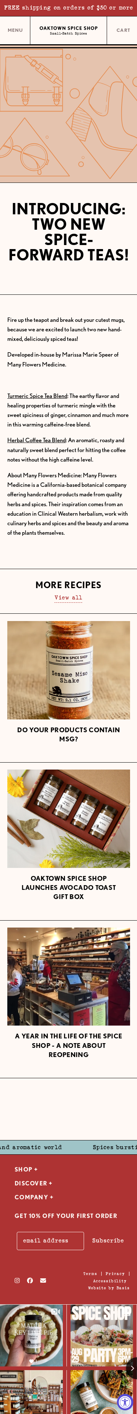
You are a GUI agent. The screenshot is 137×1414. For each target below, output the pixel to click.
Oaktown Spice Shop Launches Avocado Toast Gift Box (69, 887)
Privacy (115, 1274)
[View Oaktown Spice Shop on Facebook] (30, 1280)
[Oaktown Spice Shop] (68, 30)
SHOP (24, 1169)
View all (68, 598)
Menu (15, 32)
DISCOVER (31, 1183)
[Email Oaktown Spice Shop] (43, 1280)
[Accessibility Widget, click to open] (125, 1402)
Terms (90, 1274)
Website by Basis (109, 1288)
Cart (124, 30)
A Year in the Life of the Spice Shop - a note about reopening (68, 1045)
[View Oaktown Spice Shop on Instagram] (17, 1280)
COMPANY (31, 1197)
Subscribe (108, 1241)
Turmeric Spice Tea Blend (37, 395)
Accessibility (110, 1281)
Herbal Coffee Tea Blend (36, 440)
